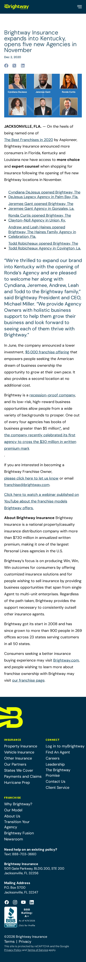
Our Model (13, 810)
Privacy (25, 941)
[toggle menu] (79, 6)
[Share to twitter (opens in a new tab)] (15, 66)
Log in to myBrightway (65, 746)
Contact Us (55, 781)
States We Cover (18, 770)
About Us (12, 816)
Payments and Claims (23, 776)
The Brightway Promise (58, 772)
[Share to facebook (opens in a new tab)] (6, 66)
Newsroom (13, 839)
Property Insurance (20, 746)
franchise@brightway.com (26, 484)
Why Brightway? (18, 804)
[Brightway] (17, 6)
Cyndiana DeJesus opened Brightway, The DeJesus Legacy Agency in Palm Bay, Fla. (44, 195)
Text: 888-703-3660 (20, 854)
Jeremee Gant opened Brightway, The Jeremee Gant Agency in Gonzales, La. (41, 206)
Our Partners (15, 764)
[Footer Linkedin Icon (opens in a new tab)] (31, 902)
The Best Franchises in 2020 (28, 139)
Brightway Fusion (19, 833)
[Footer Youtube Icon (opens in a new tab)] (23, 902)
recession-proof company (52, 395)
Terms (9, 941)
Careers (52, 758)
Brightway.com (66, 660)
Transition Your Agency (17, 824)
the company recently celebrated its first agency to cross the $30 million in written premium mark (40, 442)
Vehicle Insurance (19, 752)
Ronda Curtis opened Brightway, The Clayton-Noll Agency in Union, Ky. (39, 218)
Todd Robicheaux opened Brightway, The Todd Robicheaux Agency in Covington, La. (44, 246)
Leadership (55, 764)
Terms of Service (37, 950)
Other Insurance (18, 758)
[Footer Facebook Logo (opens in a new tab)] (6, 902)
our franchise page (28, 680)
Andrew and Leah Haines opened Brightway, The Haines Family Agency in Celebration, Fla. (42, 232)
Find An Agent (58, 752)
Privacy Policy (13, 950)
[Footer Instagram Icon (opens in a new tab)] (15, 902)
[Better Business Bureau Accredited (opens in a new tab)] (20, 917)
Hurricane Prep (17, 782)
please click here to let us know (31, 478)
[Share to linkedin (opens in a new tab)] (23, 66)
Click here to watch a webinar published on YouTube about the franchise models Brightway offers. (41, 501)
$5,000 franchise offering (47, 352)
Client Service (57, 787)
